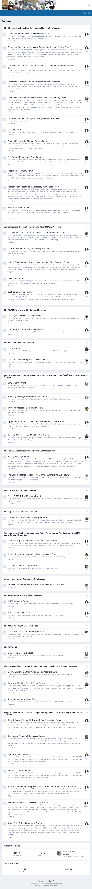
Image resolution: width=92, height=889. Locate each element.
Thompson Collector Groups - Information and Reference (34, 82)
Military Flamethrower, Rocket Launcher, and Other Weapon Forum (38, 262)
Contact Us (50, 881)
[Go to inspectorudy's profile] (87, 48)
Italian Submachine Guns (19, 612)
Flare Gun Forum (15, 278)
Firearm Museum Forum (18, 207)
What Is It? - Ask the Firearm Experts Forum (28, 141)
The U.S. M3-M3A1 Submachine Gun (20, 490)
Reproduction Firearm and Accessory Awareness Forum (33, 187)
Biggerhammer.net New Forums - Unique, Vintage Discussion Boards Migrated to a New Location (43, 713)
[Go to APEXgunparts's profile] (87, 555)
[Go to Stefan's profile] (87, 721)
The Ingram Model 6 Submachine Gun (20, 512)
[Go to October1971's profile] (87, 83)
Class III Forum (14, 130)
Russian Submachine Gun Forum (22, 699)
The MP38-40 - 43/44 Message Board (26, 631)
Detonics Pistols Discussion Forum (24, 754)
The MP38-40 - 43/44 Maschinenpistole (21, 626)
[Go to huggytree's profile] (87, 567)
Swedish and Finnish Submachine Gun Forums (24, 579)
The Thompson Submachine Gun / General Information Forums (32, 28)
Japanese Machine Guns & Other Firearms (27, 683)
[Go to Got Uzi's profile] (87, 384)
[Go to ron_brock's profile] (87, 99)
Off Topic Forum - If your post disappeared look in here (33, 118)
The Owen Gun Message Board (22, 565)
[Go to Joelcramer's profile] (87, 131)
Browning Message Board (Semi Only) (25, 408)
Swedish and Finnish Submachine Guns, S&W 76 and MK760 (36, 584)
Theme (40, 881)
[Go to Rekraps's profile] (87, 293)
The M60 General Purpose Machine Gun (26, 359)
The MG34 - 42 (10, 647)
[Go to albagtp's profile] (87, 279)
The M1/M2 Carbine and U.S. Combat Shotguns (25, 310)
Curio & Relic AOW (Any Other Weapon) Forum (29, 248)
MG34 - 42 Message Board (20, 653)
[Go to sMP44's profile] (87, 787)
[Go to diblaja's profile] (86, 542)
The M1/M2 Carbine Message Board (24, 315)
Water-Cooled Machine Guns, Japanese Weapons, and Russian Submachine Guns (40, 666)
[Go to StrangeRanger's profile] (86, 586)
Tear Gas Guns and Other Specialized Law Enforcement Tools (36, 232)
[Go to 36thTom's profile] (87, 436)
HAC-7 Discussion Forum (19, 770)
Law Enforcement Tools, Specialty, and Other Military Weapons (32, 227)
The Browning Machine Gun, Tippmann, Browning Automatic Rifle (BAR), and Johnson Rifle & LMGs (44, 376)
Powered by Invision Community (46, 886)
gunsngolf (66, 854)
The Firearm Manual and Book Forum (25, 157)
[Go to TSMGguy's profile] (87, 349)
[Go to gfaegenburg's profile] (87, 142)
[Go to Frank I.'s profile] (86, 158)
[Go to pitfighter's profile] (87, 172)
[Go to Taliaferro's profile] (87, 67)
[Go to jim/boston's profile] (87, 673)
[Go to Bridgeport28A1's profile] (87, 518)
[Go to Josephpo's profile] (87, 755)
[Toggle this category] (87, 28)
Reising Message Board (19, 456)
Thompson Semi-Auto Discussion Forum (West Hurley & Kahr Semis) (39, 47)
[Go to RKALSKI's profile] (87, 263)
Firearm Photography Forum (21, 171)
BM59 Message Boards (19, 601)
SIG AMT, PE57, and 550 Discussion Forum (28, 802)
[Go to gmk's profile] (87, 250)
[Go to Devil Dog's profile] (87, 602)
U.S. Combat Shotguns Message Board (26, 329)
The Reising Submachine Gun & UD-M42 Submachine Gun (29, 451)
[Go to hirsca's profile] (87, 771)
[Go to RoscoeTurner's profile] (86, 317)
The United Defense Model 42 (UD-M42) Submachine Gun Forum (38, 475)
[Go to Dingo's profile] (86, 476)
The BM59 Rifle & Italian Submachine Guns (23, 595)
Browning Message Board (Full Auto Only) (27, 396)
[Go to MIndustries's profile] (87, 409)
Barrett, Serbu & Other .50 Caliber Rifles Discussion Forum (34, 720)
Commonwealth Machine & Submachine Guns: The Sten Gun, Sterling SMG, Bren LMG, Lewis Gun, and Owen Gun (42, 534)
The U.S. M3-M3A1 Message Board (24, 496)
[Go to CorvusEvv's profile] (86, 188)
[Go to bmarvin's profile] (87, 330)
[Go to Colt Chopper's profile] (86, 234)
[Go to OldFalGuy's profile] (87, 35)
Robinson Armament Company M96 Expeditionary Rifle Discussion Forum (42, 786)
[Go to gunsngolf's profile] (59, 853)
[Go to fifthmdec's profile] (86, 737)
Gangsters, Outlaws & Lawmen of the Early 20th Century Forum (37, 98)
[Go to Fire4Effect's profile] (87, 824)
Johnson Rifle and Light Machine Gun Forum (28, 435)
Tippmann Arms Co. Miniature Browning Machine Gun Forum (36, 421)
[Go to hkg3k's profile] (87, 119)
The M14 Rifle (14, 348)
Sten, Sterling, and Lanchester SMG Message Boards (32, 540)
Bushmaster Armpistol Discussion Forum (26, 736)
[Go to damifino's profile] (87, 422)
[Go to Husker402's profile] (87, 632)
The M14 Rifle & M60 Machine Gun (19, 342)
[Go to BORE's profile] (87, 614)
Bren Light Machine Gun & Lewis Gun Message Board (32, 554)
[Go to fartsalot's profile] (87, 457)
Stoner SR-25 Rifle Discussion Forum (25, 823)
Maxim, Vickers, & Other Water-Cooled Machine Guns (32, 672)
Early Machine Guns (17, 383)
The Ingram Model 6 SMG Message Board (27, 517)
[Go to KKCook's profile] (86, 654)
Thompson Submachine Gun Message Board (28, 33)
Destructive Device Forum (20, 292)
